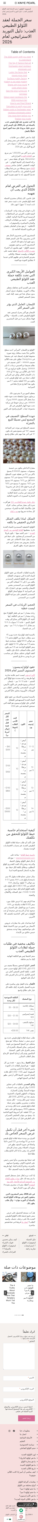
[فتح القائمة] (4, 3)
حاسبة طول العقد (10, 1506)
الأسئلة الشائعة (26, 1438)
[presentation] (28, 1277)
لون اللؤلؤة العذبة (28, 1454)
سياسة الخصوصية (27, 1445)
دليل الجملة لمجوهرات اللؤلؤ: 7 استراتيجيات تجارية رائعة (29, 1242)
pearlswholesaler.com (25, 858)
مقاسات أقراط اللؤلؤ (27, 1482)
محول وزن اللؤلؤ (10, 1508)
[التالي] (5, 1292)
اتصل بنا (24, 1222)
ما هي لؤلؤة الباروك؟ (27, 1458)
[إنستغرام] (9, 1431)
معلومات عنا (25, 1431)
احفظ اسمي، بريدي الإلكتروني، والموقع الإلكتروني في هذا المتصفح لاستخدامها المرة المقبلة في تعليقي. (18, 1409)
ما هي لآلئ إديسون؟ (27, 1496)
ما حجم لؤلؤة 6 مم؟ (28, 1489)
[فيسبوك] (14, 1431)
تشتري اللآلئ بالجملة (26, 251)
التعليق (31, 1341)
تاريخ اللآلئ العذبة (28, 1468)
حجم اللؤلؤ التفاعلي (28, 1448)
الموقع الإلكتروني (27, 1400)
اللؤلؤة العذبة (26, 156)
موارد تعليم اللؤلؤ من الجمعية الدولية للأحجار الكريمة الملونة (20, 1181)
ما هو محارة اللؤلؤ (28, 1461)
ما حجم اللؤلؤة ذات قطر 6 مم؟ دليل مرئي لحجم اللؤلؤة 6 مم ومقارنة (28, 1293)
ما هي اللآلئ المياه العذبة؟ (25, 1499)
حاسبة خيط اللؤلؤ (28, 855)
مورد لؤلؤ (14, 511)
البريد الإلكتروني (26, 1389)
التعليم (22, 1441)
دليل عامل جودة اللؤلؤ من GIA (23, 502)
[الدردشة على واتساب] (21, 1510)
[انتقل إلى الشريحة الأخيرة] (32, 1292)
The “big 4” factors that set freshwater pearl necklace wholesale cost (19, 66)
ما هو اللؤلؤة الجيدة (28, 1465)
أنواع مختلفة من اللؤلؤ (27, 1485)
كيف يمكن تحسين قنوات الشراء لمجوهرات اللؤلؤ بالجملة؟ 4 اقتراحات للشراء (9, 1244)
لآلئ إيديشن (30, 675)
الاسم (31, 1378)
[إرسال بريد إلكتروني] (21, 1517)
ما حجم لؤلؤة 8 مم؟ (28, 1492)
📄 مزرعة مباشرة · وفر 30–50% (26, 1504)
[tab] (22, 1315)
